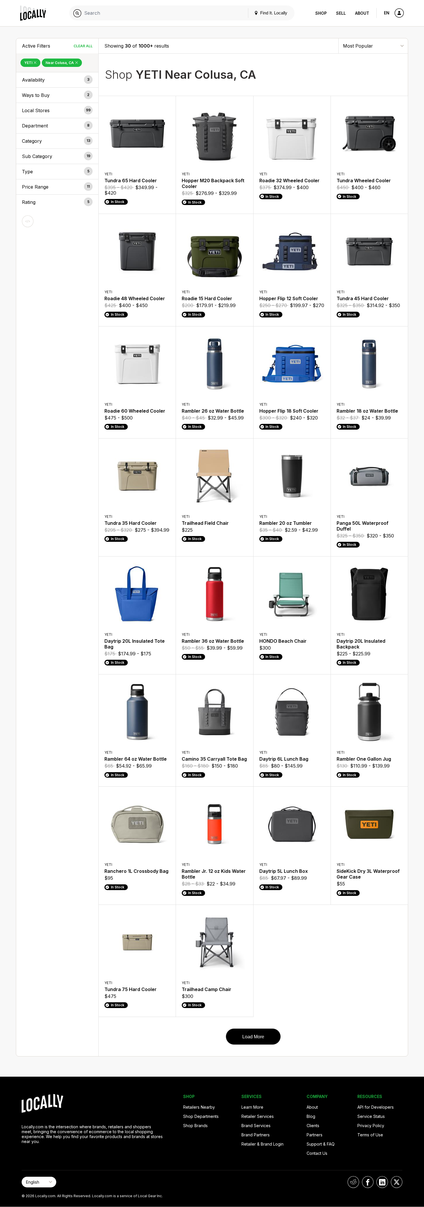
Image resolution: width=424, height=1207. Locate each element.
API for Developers (375, 1107)
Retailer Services (257, 1116)
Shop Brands (195, 1125)
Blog (311, 1116)
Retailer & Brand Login (262, 1144)
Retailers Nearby (199, 1107)
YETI (28, 63)
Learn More (252, 1107)
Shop (321, 13)
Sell (341, 13)
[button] (57, 79)
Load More (253, 1036)
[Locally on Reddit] (353, 1182)
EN (386, 12)
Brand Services (256, 1125)
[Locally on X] (396, 1182)
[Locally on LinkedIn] (382, 1182)
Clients (313, 1125)
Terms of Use (370, 1134)
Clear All (83, 46)
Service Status (371, 1116)
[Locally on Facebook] (368, 1182)
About (362, 13)
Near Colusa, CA (60, 63)
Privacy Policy (370, 1125)
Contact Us (317, 1153)
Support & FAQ (321, 1144)
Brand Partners (255, 1134)
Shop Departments (201, 1116)
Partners (314, 1134)
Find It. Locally (273, 12)
